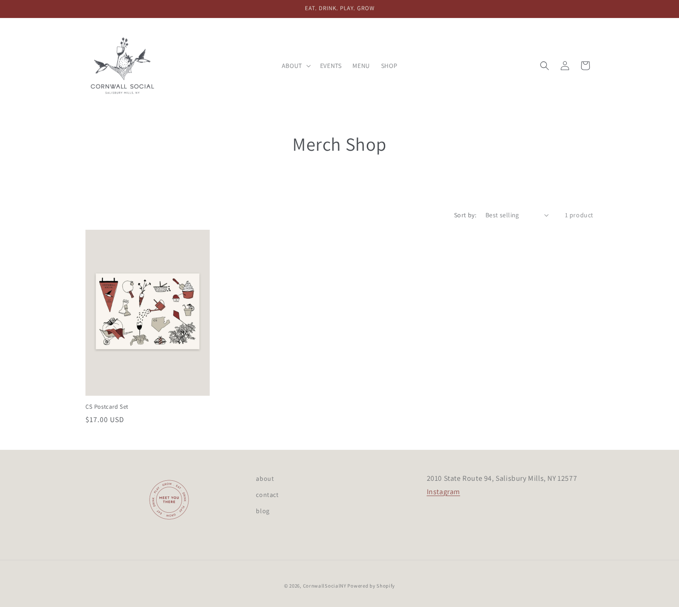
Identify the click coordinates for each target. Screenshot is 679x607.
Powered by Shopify (371, 585)
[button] (295, 65)
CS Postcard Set (106, 407)
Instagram (443, 492)
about (265, 478)
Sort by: (465, 215)
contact (267, 495)
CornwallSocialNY (324, 585)
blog (262, 511)
